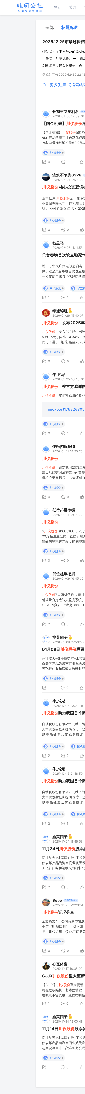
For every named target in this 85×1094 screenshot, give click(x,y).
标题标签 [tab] (69, 27)
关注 (73, 7)
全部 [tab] (49, 27)
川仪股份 (55, 152)
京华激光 (55, 288)
